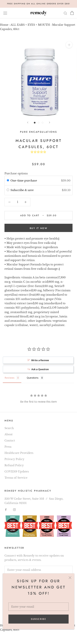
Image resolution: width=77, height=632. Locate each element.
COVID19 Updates (16, 471)
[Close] (70, 577)
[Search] (65, 13)
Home (4, 24)
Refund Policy (14, 465)
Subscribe (38, 619)
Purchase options (16, 173)
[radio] (8, 181)
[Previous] (27, 122)
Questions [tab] (32, 377)
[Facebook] (5, 509)
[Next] (49, 122)
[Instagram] (14, 509)
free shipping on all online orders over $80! (38, 3)
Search (9, 428)
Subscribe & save (22, 190)
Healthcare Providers (18, 453)
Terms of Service (15, 477)
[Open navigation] (5, 13)
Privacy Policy (14, 459)
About (8, 434)
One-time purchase (23, 180)
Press (7, 446)
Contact (9, 440)
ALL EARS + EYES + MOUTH (30, 24)
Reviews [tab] (9, 377)
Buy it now (38, 228)
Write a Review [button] (40, 360)
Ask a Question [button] (40, 369)
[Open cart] (72, 13)
